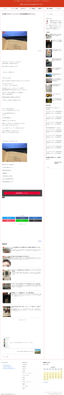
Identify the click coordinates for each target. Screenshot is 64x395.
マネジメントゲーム (27, 381)
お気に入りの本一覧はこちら (9, 368)
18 (50, 376)
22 (61, 376)
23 (44, 377)
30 (44, 379)
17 (47, 376)
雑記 (3, 197)
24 (47, 377)
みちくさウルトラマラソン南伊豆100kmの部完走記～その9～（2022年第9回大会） (54, 113)
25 (50, 377)
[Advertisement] (22, 23)
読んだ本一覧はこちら (7, 366)
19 (52, 376)
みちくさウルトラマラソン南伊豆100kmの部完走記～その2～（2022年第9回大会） (54, 153)
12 (52, 374)
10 (47, 374)
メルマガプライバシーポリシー (57, 392)
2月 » (47, 382)
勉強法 (24, 366)
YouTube (24, 364)
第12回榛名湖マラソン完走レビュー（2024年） (53, 108)
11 (50, 374)
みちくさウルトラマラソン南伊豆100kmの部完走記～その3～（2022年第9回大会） (54, 148)
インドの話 (25, 386)
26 (52, 377)
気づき (24, 368)
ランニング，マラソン (27, 373)
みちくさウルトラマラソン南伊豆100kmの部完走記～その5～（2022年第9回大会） (54, 137)
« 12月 (44, 382)
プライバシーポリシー (48, 392)
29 (61, 377)
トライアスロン (26, 375)
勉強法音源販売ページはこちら (22, 193)
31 (47, 379)
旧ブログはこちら (7, 365)
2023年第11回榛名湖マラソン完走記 (53, 127)
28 (58, 377)
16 (44, 376)
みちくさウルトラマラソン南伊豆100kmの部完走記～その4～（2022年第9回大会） (54, 142)
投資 (24, 377)
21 (58, 376)
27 (55, 377)
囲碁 (24, 384)
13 (55, 374)
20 (55, 376)
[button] (61, 14)
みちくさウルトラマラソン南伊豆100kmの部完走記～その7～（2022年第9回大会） (54, 124)
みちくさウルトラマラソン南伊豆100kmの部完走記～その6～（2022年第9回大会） (54, 131)
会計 (24, 379)
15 (61, 374)
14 (58, 374)
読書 (24, 371)
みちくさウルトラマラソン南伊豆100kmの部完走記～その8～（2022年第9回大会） (54, 119)
